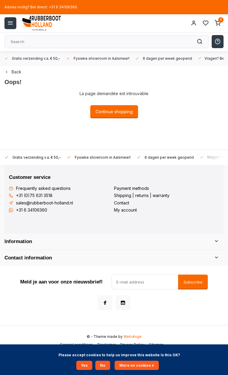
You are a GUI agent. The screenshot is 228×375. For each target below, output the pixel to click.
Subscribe (192, 282)
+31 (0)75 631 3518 (34, 195)
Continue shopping (114, 111)
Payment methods (131, 188)
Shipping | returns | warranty (142, 195)
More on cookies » (136, 365)
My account (125, 209)
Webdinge (133, 336)
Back (16, 71)
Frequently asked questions (43, 188)
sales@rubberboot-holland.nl (44, 202)
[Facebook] (105, 302)
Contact (121, 202)
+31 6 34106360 (31, 209)
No (102, 365)
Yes (84, 365)
